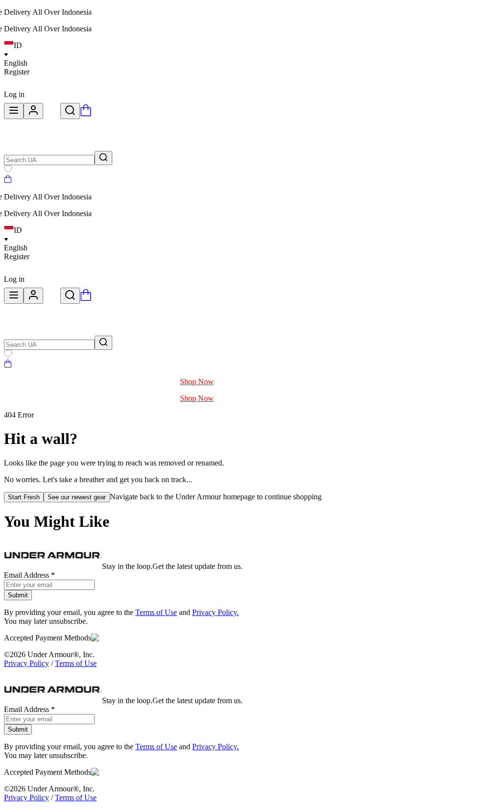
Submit (18, 595)
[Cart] (8, 180)
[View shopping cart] (86, 113)
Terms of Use (156, 612)
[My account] (33, 111)
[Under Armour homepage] (51, 113)
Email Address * (29, 575)
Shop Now (197, 381)
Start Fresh (24, 497)
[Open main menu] (14, 111)
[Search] (70, 111)
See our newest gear (77, 497)
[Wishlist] (8, 170)
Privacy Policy (26, 663)
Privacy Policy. (215, 612)
